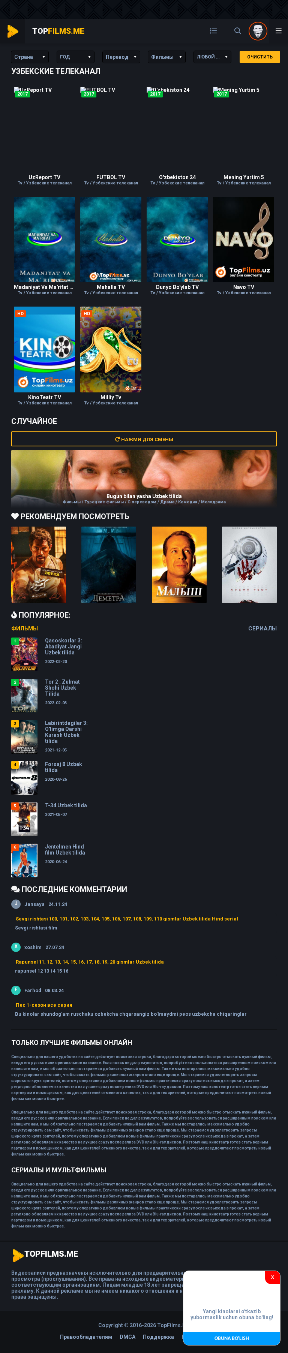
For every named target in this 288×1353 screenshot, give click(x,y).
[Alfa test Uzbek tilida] (249, 565)
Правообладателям (86, 1337)
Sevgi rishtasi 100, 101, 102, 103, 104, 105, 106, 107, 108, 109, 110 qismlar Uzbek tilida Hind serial (127, 918)
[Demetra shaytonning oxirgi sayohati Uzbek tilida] (108, 565)
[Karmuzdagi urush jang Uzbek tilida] (38, 565)
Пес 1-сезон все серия (44, 1005)
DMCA (127, 1337)
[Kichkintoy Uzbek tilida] (179, 565)
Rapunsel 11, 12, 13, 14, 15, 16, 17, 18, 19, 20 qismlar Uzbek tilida (90, 961)
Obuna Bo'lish (231, 1338)
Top (58, 31)
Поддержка (158, 1337)
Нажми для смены (146, 439)
